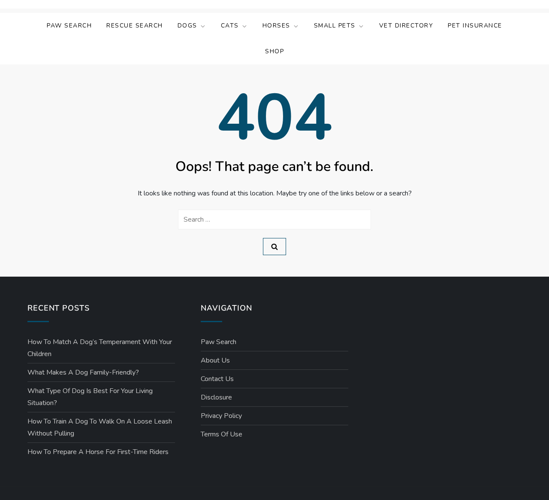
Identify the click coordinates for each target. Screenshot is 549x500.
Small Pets (335, 25)
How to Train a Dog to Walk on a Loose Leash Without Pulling (99, 427)
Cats (230, 25)
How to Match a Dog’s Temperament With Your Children (99, 348)
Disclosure (216, 397)
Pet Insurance (475, 25)
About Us (215, 360)
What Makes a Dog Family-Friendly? (83, 372)
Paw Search (69, 25)
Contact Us (217, 379)
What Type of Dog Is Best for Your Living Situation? (90, 397)
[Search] (274, 246)
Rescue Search (134, 25)
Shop (274, 51)
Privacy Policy (221, 416)
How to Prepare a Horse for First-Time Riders (98, 452)
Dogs (187, 25)
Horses (276, 25)
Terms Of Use (221, 434)
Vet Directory (406, 25)
